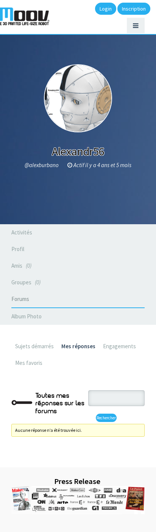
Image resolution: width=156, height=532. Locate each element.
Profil (17, 249)
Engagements (119, 346)
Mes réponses (78, 346)
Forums (20, 298)
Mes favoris (28, 362)
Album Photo (26, 316)
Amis (20, 265)
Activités (21, 232)
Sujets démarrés (34, 346)
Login (106, 8)
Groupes (25, 282)
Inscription (134, 8)
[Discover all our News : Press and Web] (78, 500)
